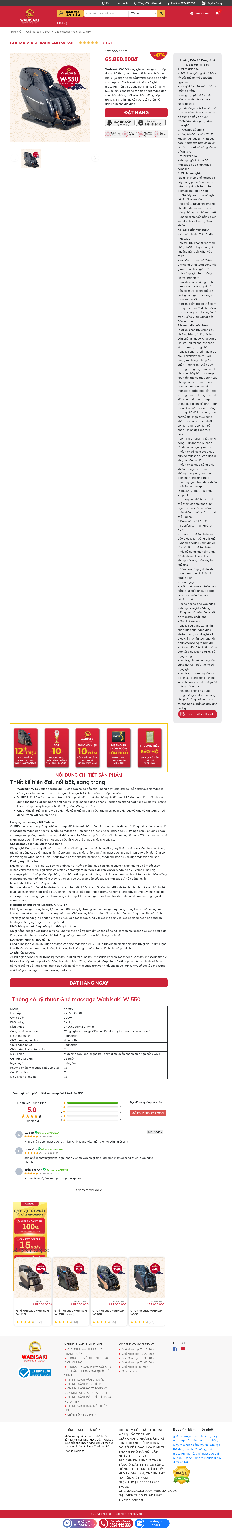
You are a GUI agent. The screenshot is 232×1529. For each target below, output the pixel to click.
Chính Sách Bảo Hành (81, 1414)
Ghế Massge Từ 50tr (38, 31)
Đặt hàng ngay (88, 983)
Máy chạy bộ (130, 1371)
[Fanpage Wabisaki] (175, 1348)
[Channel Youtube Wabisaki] (183, 1348)
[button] (95, 157)
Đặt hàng (136, 112)
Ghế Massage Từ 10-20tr (138, 1349)
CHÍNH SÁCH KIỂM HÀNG (84, 1384)
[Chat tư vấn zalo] (152, 1523)
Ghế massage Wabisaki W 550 (73, 31)
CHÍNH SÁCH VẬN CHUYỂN (85, 1380)
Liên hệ (62, 23)
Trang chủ (15, 31)
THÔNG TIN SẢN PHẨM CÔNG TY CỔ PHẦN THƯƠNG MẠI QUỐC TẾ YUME (87, 1371)
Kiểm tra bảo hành (117, 3)
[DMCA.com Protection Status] (181, 1476)
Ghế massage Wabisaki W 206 (108, 1312)
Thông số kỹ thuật (199, 714)
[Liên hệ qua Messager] (80, 1523)
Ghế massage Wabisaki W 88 (146, 1312)
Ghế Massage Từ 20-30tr (138, 1353)
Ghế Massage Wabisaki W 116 (32, 1312)
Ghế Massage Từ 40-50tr (138, 1362)
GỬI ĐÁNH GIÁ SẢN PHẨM (148, 1112)
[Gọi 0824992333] (116, 1523)
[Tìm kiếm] (161, 13)
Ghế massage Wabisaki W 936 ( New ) (70, 1312)
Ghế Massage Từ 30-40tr (138, 1358)
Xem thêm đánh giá (87, 1190)
